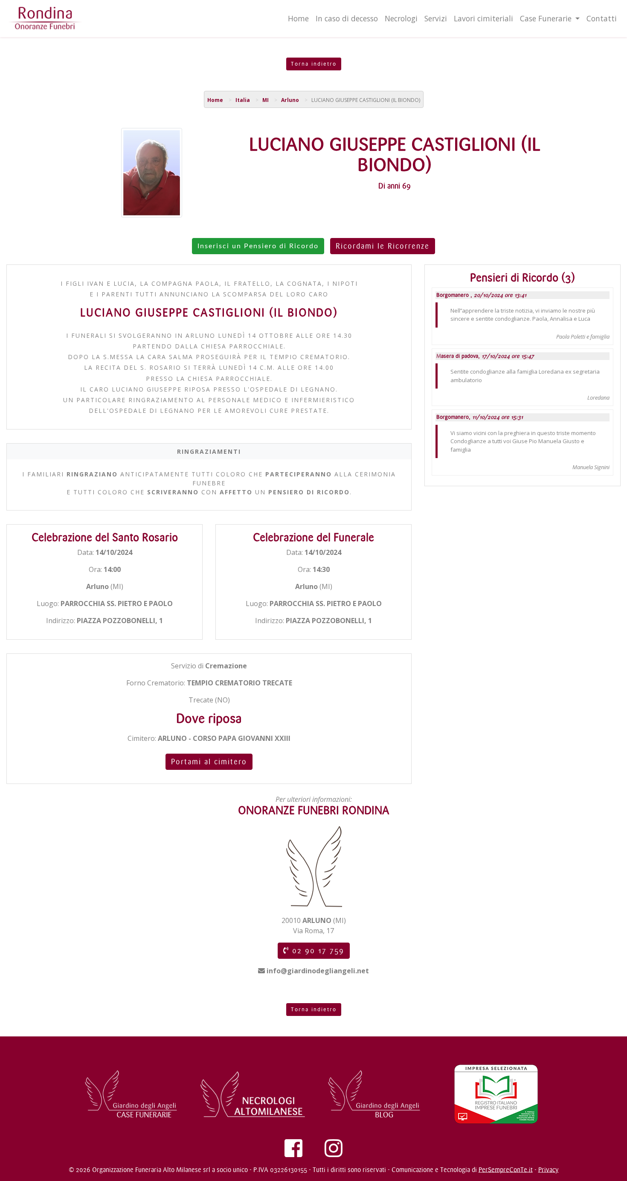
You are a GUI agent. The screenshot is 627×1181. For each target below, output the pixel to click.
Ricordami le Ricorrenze (383, 246)
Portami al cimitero (209, 761)
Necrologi (401, 18)
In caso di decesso (347, 18)
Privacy (548, 1169)
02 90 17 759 (316, 950)
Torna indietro (314, 64)
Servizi (435, 18)
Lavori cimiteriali (483, 18)
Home (298, 18)
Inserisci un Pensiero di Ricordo (258, 246)
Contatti (601, 18)
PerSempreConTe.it (506, 1169)
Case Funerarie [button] (547, 18)
